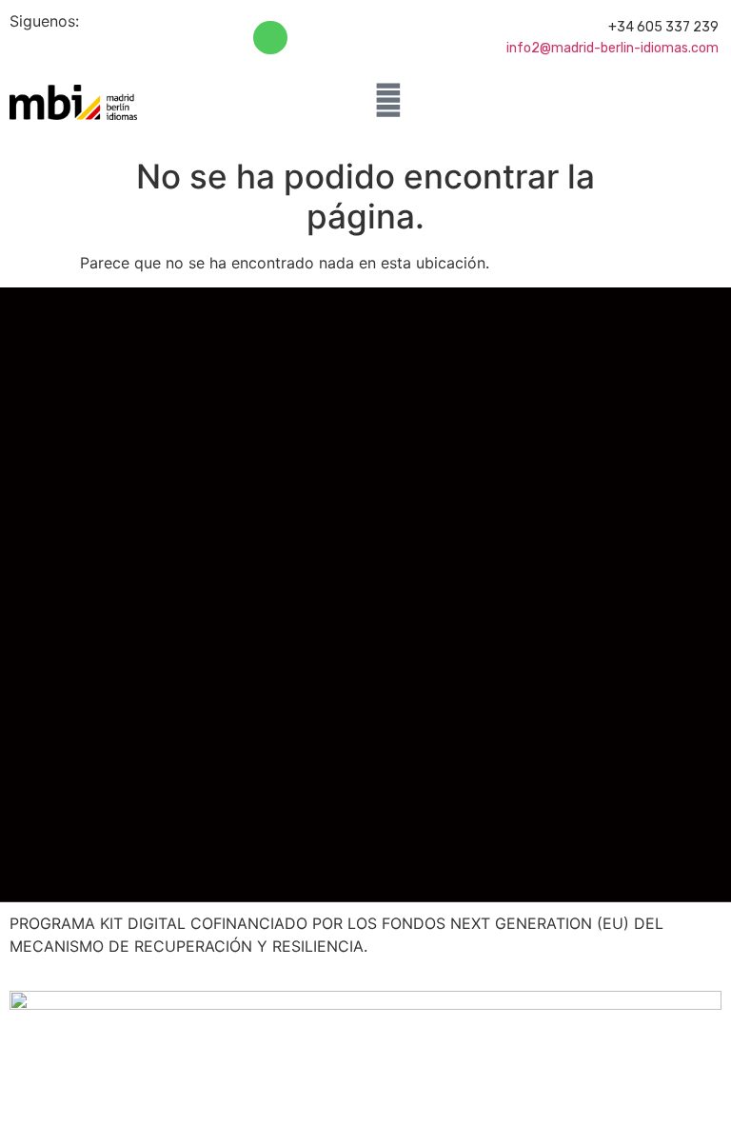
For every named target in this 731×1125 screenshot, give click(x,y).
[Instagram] (131, 49)
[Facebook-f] (33, 49)
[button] (341, 102)
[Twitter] (82, 49)
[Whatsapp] (269, 37)
